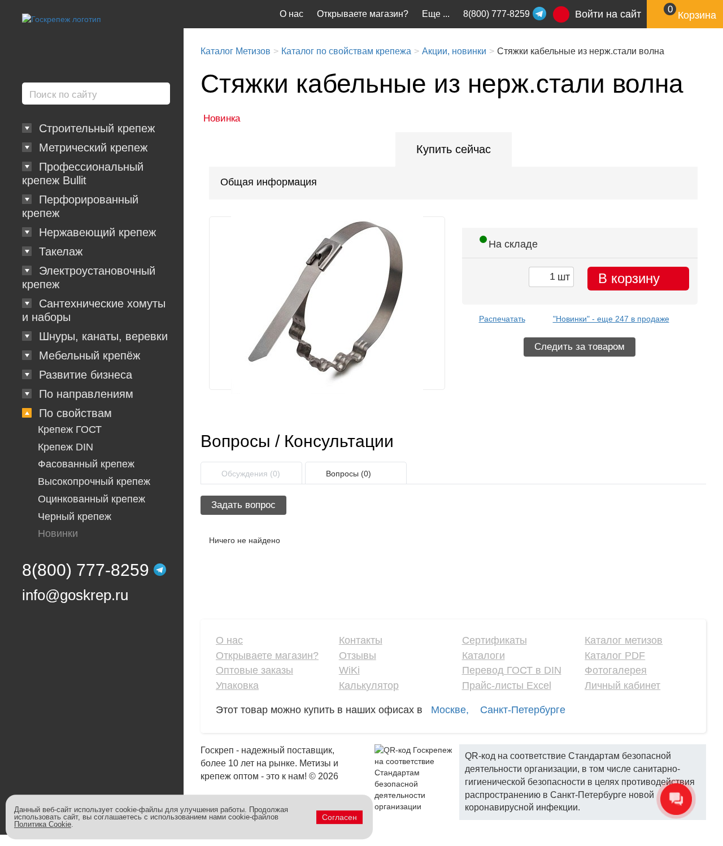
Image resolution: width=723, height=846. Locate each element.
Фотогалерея (616, 670)
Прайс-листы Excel (506, 685)
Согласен (339, 817)
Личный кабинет (622, 685)
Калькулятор (369, 685)
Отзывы (357, 655)
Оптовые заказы (254, 670)
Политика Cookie (42, 824)
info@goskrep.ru (75, 595)
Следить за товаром (579, 346)
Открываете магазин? (362, 14)
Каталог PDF (615, 655)
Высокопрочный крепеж (94, 481)
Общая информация (268, 182)
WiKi (349, 670)
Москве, (450, 709)
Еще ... (436, 14)
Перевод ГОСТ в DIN (511, 670)
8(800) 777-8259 (85, 570)
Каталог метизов (624, 640)
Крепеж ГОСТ (70, 429)
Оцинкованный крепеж (91, 499)
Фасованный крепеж (86, 464)
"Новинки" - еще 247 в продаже (611, 318)
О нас (291, 14)
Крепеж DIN (65, 447)
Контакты (360, 640)
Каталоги (483, 655)
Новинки (58, 533)
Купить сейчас (453, 149)
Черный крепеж (74, 516)
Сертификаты (494, 640)
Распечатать (502, 318)
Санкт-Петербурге (522, 709)
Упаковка (237, 685)
